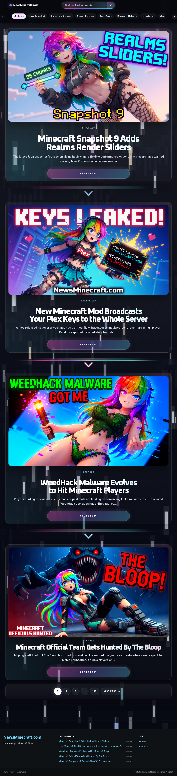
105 (94, 691)
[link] (88, 115)
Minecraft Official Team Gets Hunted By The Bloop (88, 647)
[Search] (111, 5)
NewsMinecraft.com (25, 5)
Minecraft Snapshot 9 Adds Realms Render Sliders (88, 143)
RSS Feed (143, 746)
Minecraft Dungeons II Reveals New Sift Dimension (84, 761)
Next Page (112, 691)
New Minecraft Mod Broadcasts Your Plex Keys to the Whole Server (88, 315)
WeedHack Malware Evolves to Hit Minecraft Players (88, 487)
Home (142, 741)
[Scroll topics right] (174, 16)
